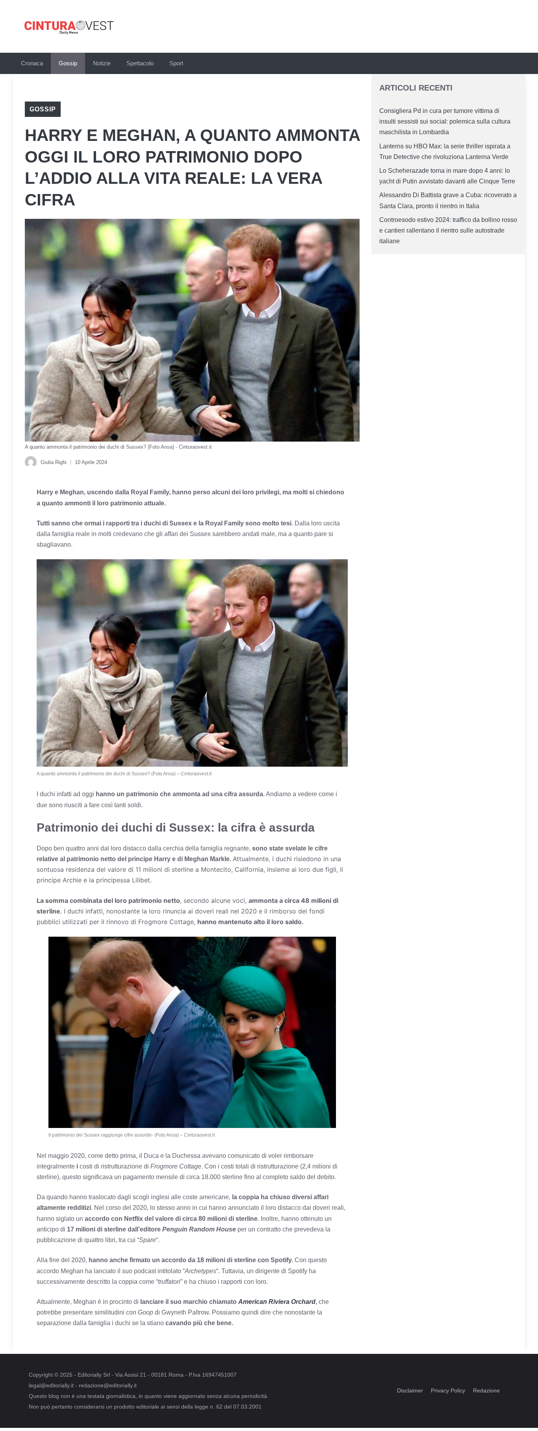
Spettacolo (140, 63)
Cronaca (32, 63)
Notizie (102, 63)
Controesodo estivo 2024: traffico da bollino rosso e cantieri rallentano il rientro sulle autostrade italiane (448, 230)
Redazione (486, 1390)
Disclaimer (410, 1390)
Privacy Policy (448, 1390)
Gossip (68, 63)
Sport (176, 63)
